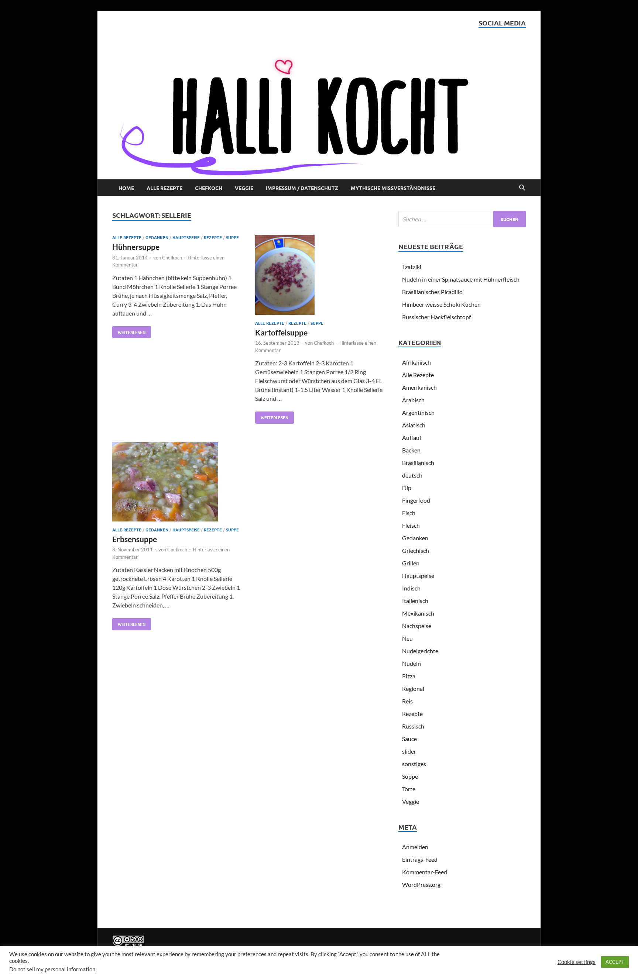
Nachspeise (416, 625)
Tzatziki (411, 266)
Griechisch (415, 550)
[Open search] (522, 187)
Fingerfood (416, 500)
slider (409, 751)
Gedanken (156, 237)
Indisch (411, 588)
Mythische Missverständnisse (393, 188)
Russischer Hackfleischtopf (436, 316)
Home (126, 188)
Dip (406, 487)
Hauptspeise (186, 237)
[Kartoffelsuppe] (319, 276)
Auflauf (411, 437)
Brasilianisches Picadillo (432, 291)
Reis (407, 701)
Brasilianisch (418, 462)
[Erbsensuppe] (176, 483)
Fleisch (411, 525)
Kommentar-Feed (424, 871)
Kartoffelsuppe (281, 332)
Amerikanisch (419, 387)
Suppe (232, 237)
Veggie (244, 188)
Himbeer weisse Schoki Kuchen (441, 304)
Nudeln (411, 663)
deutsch (412, 475)
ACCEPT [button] (615, 962)
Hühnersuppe (136, 246)
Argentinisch (418, 412)
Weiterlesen (128, 330)
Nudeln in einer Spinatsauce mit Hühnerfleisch (460, 279)
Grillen (410, 563)
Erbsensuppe (134, 539)
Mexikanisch (418, 613)
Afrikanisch (416, 362)
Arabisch (413, 399)
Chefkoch (208, 188)
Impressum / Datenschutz (302, 188)
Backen (411, 450)
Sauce (409, 738)
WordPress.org (421, 884)
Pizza (408, 675)
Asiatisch (413, 424)
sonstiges (414, 763)
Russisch (413, 726)
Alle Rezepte (164, 188)
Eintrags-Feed (420, 859)
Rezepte (213, 237)
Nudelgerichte (420, 650)
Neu (407, 638)
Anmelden (415, 846)
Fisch (408, 512)
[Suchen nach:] (462, 219)
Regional (413, 688)
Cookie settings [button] (577, 962)
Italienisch (415, 600)
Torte (408, 788)
